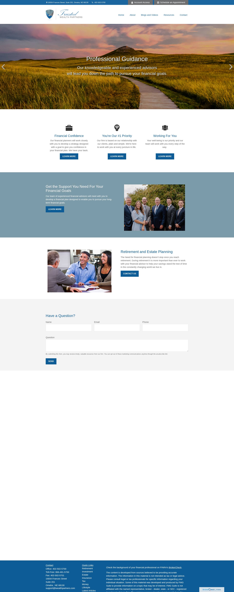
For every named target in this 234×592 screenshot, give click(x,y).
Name (49, 322)
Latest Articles (89, 590)
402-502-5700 (99, 2)
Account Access (142, 2)
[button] (121, 15)
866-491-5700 (62, 572)
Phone (145, 322)
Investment (87, 571)
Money (85, 584)
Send (51, 361)
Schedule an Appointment (172, 2)
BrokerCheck (175, 567)
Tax (83, 581)
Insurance (87, 578)
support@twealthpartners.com (60, 588)
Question (50, 337)
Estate (85, 575)
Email (97, 322)
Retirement (87, 568)
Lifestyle (86, 587)
